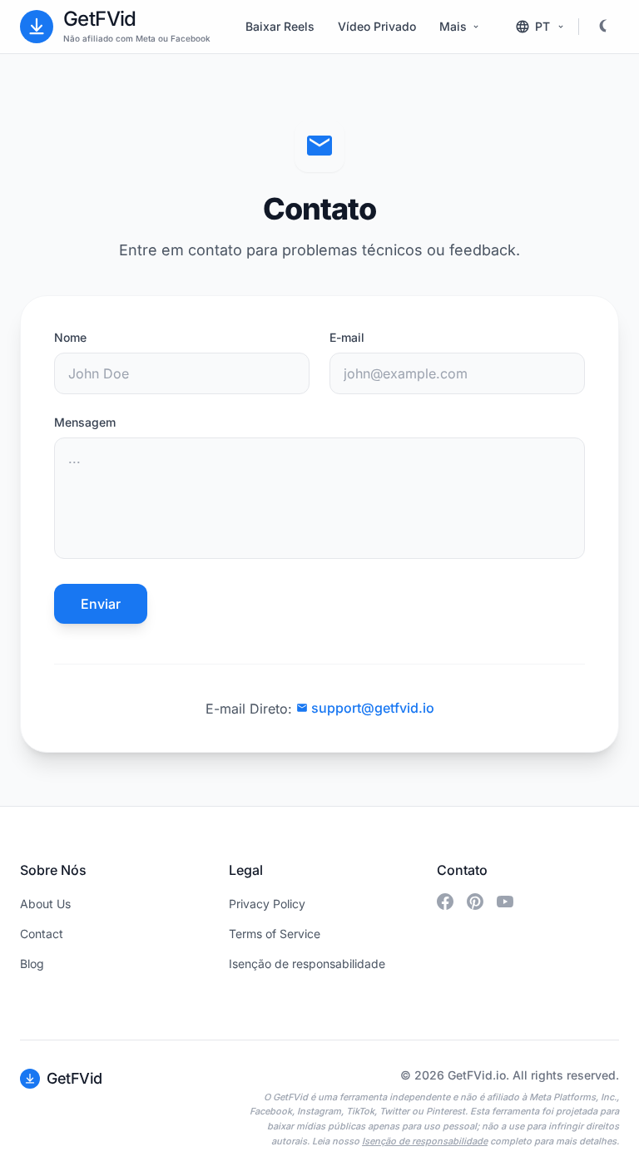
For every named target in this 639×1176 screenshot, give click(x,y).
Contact (41, 933)
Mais (453, 26)
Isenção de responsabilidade (307, 963)
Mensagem (85, 422)
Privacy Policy (267, 904)
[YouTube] (505, 901)
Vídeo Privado (377, 26)
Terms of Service (274, 933)
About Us (45, 904)
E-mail (346, 337)
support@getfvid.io (372, 707)
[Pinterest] (475, 901)
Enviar (101, 603)
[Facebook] (445, 901)
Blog (32, 963)
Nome (70, 337)
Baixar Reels (280, 26)
